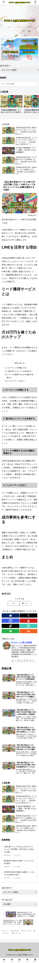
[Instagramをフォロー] (10, 621)
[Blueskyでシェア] (24, 694)
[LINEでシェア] (32, 700)
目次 (16, 363)
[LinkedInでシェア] (19, 706)
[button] (37, 83)
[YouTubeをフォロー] (28, 621)
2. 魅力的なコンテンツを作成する (19, 371)
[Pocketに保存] (24, 700)
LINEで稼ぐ (7, 593)
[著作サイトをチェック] (10, 615)
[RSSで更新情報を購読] (28, 631)
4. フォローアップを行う (15, 381)
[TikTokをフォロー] (10, 626)
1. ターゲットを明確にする (16, 368)
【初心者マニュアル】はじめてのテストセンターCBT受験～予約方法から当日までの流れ (19, 849)
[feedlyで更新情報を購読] (10, 631)
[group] (11, 105)
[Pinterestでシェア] (11, 706)
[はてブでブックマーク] (15, 700)
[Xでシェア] (6, 694)
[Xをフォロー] (28, 615)
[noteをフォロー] (28, 626)
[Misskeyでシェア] (32, 694)
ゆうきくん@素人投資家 (21, 642)
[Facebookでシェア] (6, 700)
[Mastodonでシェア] (15, 694)
